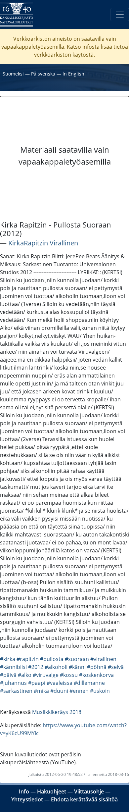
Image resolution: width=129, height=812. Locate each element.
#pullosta (52, 659)
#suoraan (77, 659)
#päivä (8, 675)
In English (73, 74)
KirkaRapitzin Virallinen (43, 242)
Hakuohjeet (51, 791)
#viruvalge (46, 675)
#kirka (7, 659)
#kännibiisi (13, 667)
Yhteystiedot (27, 799)
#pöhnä (97, 667)
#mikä (41, 690)
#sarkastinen (16, 690)
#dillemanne (89, 682)
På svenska (43, 74)
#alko (24, 675)
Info (24, 791)
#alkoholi (56, 667)
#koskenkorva (96, 675)
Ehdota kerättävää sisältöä (84, 799)
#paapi (36, 682)
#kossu (69, 675)
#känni (77, 667)
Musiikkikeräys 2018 (56, 712)
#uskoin (100, 690)
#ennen (79, 690)
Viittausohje (89, 791)
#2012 (35, 667)
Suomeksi (13, 74)
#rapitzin (28, 659)
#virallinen (103, 659)
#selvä (116, 667)
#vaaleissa (59, 682)
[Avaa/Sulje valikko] (119, 14)
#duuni (59, 690)
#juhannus (13, 682)
